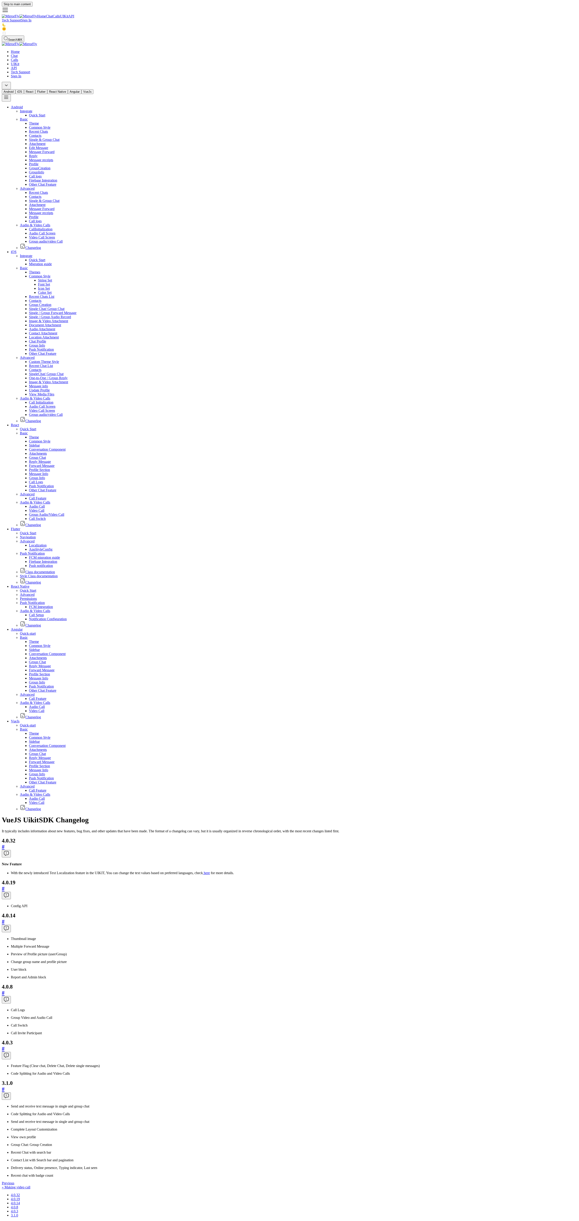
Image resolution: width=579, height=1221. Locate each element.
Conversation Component (47, 449)
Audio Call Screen (42, 233)
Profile (33, 164)
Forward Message (42, 466)
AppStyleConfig (40, 549)
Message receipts (41, 160)
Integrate (26, 111)
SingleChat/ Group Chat (46, 374)
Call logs (35, 176)
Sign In (26, 20)
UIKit (64, 16)
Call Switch (37, 519)
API (71, 16)
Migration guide (40, 264)
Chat (49, 16)
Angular (75, 91)
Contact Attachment (43, 333)
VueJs (87, 91)
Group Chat (37, 457)
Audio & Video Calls (35, 225)
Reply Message (40, 462)
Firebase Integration (43, 180)
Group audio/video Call (46, 241)
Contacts (35, 135)
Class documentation (40, 572)
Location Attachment (44, 337)
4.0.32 (15, 1195)
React (29, 91)
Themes (34, 272)
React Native (57, 91)
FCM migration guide (44, 557)
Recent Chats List (41, 296)
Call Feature (37, 498)
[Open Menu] (6, 98)
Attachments (38, 453)
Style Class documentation (39, 576)
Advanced (27, 188)
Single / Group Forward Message (52, 313)
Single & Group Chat (44, 140)
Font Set (44, 284)
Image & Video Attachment (48, 321)
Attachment (37, 144)
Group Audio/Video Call (46, 514)
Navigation (28, 537)
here (206, 873)
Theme (34, 123)
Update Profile (39, 390)
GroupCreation (39, 168)
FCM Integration (41, 607)
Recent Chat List (41, 366)
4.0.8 (14, 1207)
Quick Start (37, 115)
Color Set (45, 292)
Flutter (41, 91)
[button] (289, 10)
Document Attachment (45, 325)
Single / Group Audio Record (50, 317)
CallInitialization (40, 229)
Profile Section (39, 470)
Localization (38, 545)
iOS (19, 91)
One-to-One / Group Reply (48, 378)
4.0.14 (15, 1203)
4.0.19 (15, 1199)
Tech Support (11, 20)
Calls (56, 16)
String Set (45, 280)
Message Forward (42, 152)
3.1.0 (14, 1215)
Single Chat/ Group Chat (46, 309)
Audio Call (37, 506)
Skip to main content (17, 4)
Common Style (39, 127)
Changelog (33, 248)
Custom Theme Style (44, 362)
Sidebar (34, 445)
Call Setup (36, 615)
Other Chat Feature (42, 184)
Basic (24, 119)
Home (41, 16)
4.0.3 (14, 1211)
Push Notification (41, 349)
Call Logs (36, 482)
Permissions (28, 599)
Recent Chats (38, 131)
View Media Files (41, 394)
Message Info (38, 474)
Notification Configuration (48, 619)
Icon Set (44, 288)
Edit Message (38, 148)
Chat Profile (37, 341)
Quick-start (28, 633)
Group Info (37, 345)
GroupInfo (36, 172)
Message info (38, 386)
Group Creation (40, 305)
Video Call (36, 510)
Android (9, 91)
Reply (33, 156)
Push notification (41, 566)
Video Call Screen (42, 237)
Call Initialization (41, 402)
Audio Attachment (42, 329)
